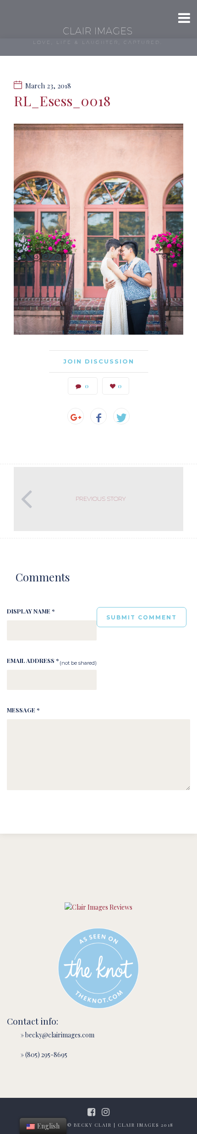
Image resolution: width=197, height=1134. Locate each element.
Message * (23, 710)
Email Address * (33, 660)
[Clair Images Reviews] (98, 907)
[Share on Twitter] (121, 416)
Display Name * (31, 611)
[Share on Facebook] (98, 416)
